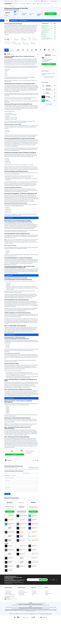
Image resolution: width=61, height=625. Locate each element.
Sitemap (46, 592)
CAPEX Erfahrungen (21, 593)
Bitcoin (33, 594)
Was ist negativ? (8, 487)
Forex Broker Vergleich (8, 592)
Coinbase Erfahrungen (22, 594)
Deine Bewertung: (7, 475)
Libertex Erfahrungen (48, 93)
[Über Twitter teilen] (37, 460)
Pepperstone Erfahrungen (49, 86)
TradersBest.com (6, 5)
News (35, 3)
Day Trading (29, 3)
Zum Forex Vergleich (49, 104)
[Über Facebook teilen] (35, 460)
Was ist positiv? (8, 480)
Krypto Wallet (34, 592)
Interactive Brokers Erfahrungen (23, 592)
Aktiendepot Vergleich (8, 593)
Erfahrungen (23, 3)
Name (6, 473)
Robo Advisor (47, 3)
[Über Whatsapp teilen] (33, 460)
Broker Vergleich (16, 3)
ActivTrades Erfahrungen (49, 97)
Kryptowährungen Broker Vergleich (9, 594)
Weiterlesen (6, 34)
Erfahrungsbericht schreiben (33, 467)
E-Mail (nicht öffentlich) (26, 473)
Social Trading (41, 3)
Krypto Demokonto (34, 593)
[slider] (13, 475)
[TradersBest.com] (8, 3)
